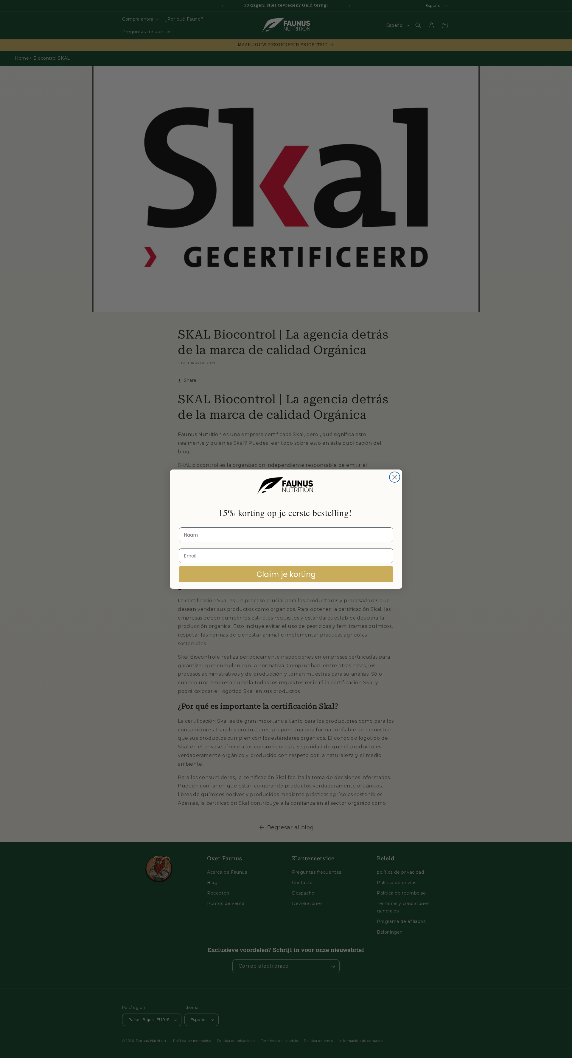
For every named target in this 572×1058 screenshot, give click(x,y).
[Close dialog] (394, 477)
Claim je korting (286, 574)
